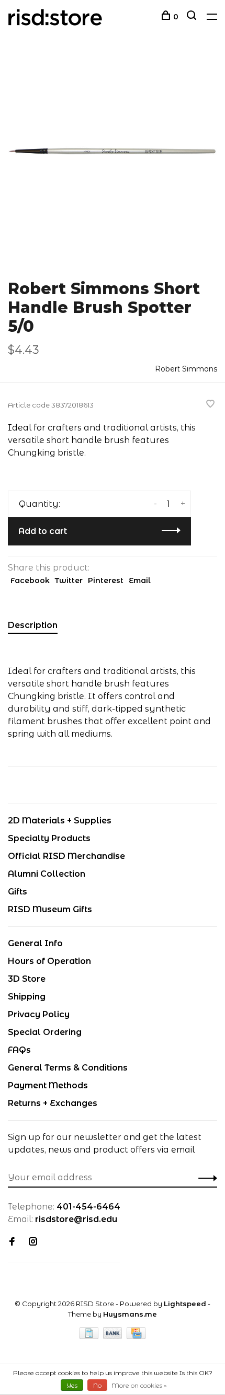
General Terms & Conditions (68, 1068)
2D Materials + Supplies (59, 821)
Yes (71, 1385)
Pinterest (105, 580)
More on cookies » (139, 1385)
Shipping (27, 997)
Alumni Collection (46, 874)
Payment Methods (48, 1085)
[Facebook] (12, 1242)
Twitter (69, 580)
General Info (35, 943)
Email (140, 580)
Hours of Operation (49, 961)
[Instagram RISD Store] (33, 1242)
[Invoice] (90, 1336)
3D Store (27, 979)
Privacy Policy (39, 1014)
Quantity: (39, 504)
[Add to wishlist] (210, 405)
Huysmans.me (130, 1314)
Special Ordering (45, 1032)
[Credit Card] (136, 1336)
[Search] (193, 16)
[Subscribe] (205, 1177)
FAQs (19, 1050)
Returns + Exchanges (52, 1103)
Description (33, 625)
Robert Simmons (186, 369)
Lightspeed (185, 1303)
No (97, 1385)
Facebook (30, 580)
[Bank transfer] (114, 1336)
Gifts (17, 892)
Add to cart (42, 531)
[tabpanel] (112, 156)
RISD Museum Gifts (50, 909)
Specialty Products (49, 838)
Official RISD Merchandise (66, 856)
